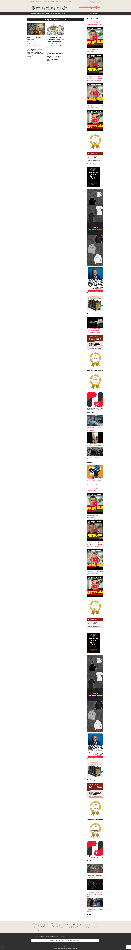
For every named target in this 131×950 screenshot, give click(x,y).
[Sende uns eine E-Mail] (95, 2)
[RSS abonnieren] (97, 2)
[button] (99, 13)
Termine (51, 946)
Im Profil (32, 1)
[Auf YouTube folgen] (99, 2)
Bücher (60, 1)
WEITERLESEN (30, 58)
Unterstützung (46, 1)
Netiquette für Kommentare (68, 946)
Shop (70, 1)
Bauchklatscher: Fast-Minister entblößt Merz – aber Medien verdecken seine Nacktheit (94, 78)
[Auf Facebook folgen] (90, 2)
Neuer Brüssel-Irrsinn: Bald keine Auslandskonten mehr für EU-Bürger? (95, 428)
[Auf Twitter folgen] (93, 2)
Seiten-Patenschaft (54, 1)
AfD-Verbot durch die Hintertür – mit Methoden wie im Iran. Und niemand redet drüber (95, 107)
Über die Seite (38, 1)
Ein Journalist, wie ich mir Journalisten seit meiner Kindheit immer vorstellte (93, 330)
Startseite (36, 946)
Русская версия (78, 946)
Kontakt (65, 1)
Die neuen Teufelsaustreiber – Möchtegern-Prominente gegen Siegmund (95, 909)
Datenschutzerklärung (92, 946)
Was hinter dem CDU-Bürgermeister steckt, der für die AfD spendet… (94, 875)
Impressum (84, 946)
